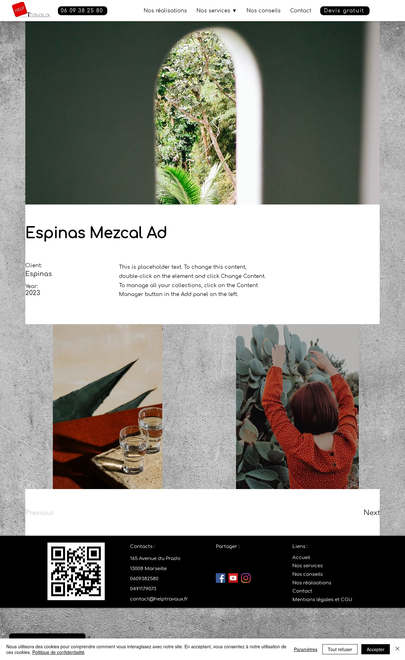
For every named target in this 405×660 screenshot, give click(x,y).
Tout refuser (340, 649)
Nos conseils (307, 574)
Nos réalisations (311, 583)
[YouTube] (233, 578)
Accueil (301, 557)
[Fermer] (397, 649)
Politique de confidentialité (58, 652)
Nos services (307, 566)
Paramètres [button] (305, 649)
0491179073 (143, 589)
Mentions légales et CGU (322, 599)
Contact (302, 591)
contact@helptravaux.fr (159, 599)
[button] (345, 10)
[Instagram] (246, 578)
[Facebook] (220, 578)
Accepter (375, 649)
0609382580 (144, 578)
